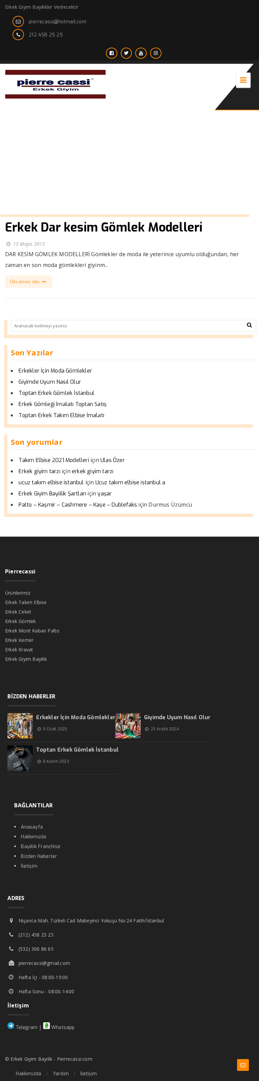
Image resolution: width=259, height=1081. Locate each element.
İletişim (29, 866)
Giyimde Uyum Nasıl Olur (50, 381)
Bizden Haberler (39, 856)
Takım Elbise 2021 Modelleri (54, 460)
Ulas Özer (112, 460)
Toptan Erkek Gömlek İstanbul (56, 393)
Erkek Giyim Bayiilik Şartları (52, 493)
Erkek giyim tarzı (39, 471)
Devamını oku (25, 282)
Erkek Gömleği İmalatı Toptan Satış (63, 404)
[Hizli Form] (243, 1065)
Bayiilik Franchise (40, 846)
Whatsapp (62, 1027)
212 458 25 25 (46, 35)
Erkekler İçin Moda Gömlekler (55, 370)
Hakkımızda (33, 837)
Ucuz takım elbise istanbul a (130, 482)
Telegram (25, 1027)
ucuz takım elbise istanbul (51, 482)
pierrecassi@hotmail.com (57, 22)
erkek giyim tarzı (92, 471)
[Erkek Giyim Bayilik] (55, 96)
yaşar (104, 493)
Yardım (61, 1074)
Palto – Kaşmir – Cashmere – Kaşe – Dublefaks (78, 504)
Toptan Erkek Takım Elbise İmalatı (61, 415)
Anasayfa (32, 827)
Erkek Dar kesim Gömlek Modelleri (103, 227)
